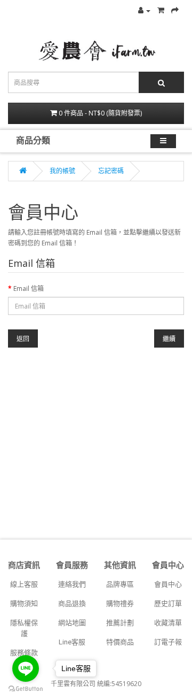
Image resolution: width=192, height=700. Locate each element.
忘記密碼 (111, 170)
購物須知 (24, 603)
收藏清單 (168, 623)
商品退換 (72, 603)
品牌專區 (120, 584)
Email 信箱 (28, 288)
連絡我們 (72, 584)
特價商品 (120, 642)
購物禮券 (120, 603)
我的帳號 (62, 170)
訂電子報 (168, 642)
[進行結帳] (175, 10)
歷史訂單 (168, 603)
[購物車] (160, 10)
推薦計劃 (120, 623)
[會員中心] (144, 10)
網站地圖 (72, 623)
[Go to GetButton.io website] (26, 689)
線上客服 (24, 584)
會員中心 (168, 584)
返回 (23, 338)
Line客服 (72, 642)
